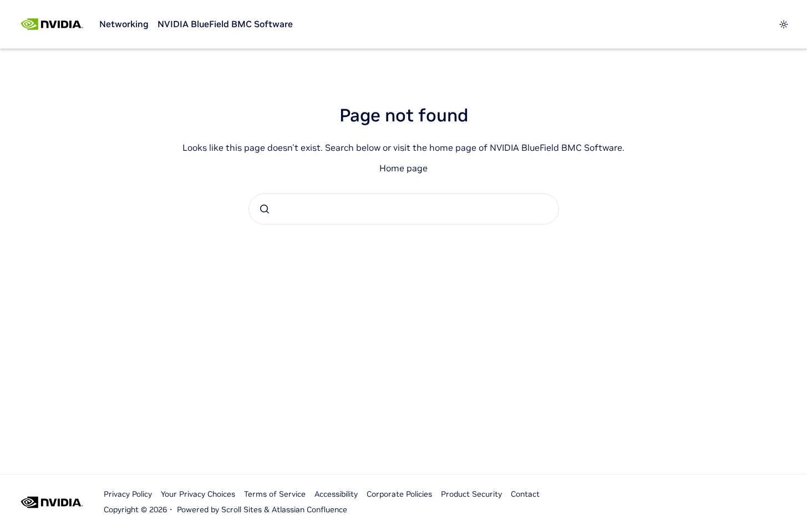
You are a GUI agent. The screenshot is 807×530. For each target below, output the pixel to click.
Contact (525, 494)
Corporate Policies (399, 494)
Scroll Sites (241, 509)
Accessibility (336, 494)
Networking (124, 23)
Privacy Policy (128, 494)
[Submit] (264, 209)
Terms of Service (275, 494)
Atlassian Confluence (309, 509)
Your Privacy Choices (198, 494)
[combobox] (404, 209)
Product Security (471, 494)
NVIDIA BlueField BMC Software (225, 23)
